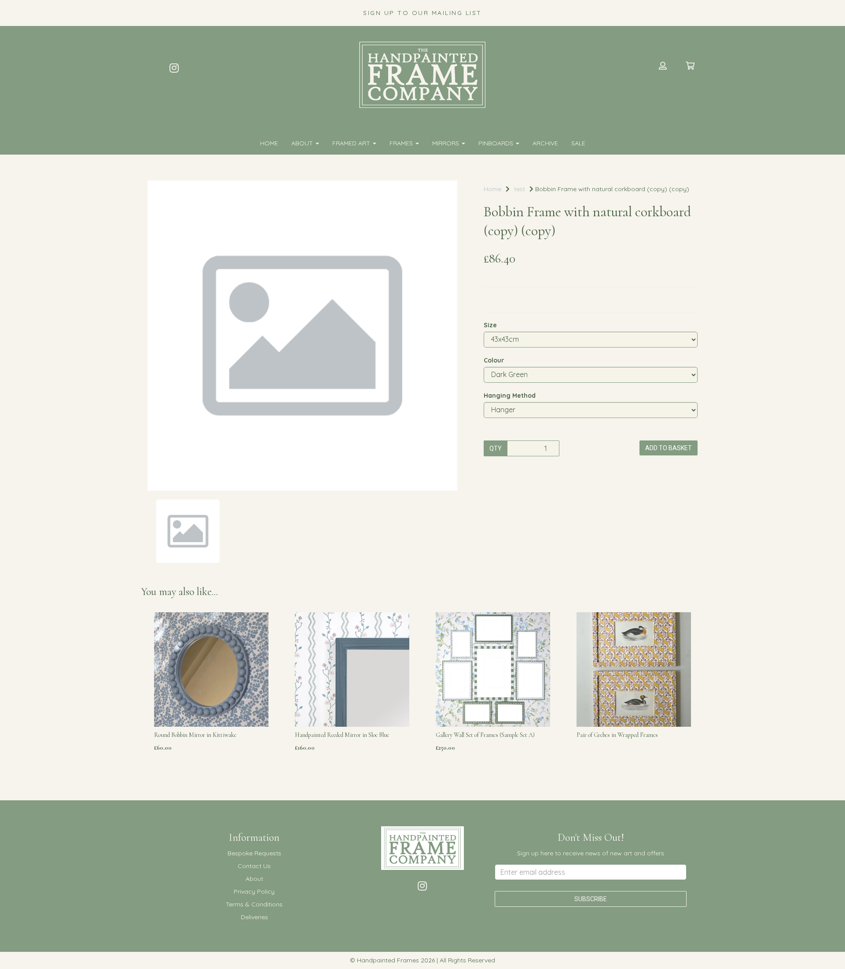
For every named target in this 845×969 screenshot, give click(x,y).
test (519, 189)
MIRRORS (446, 143)
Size (490, 325)
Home (269, 143)
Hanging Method (510, 395)
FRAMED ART (352, 143)
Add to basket (668, 447)
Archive (545, 143)
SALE (578, 143)
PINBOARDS (496, 143)
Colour (494, 360)
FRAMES (402, 143)
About (303, 143)
